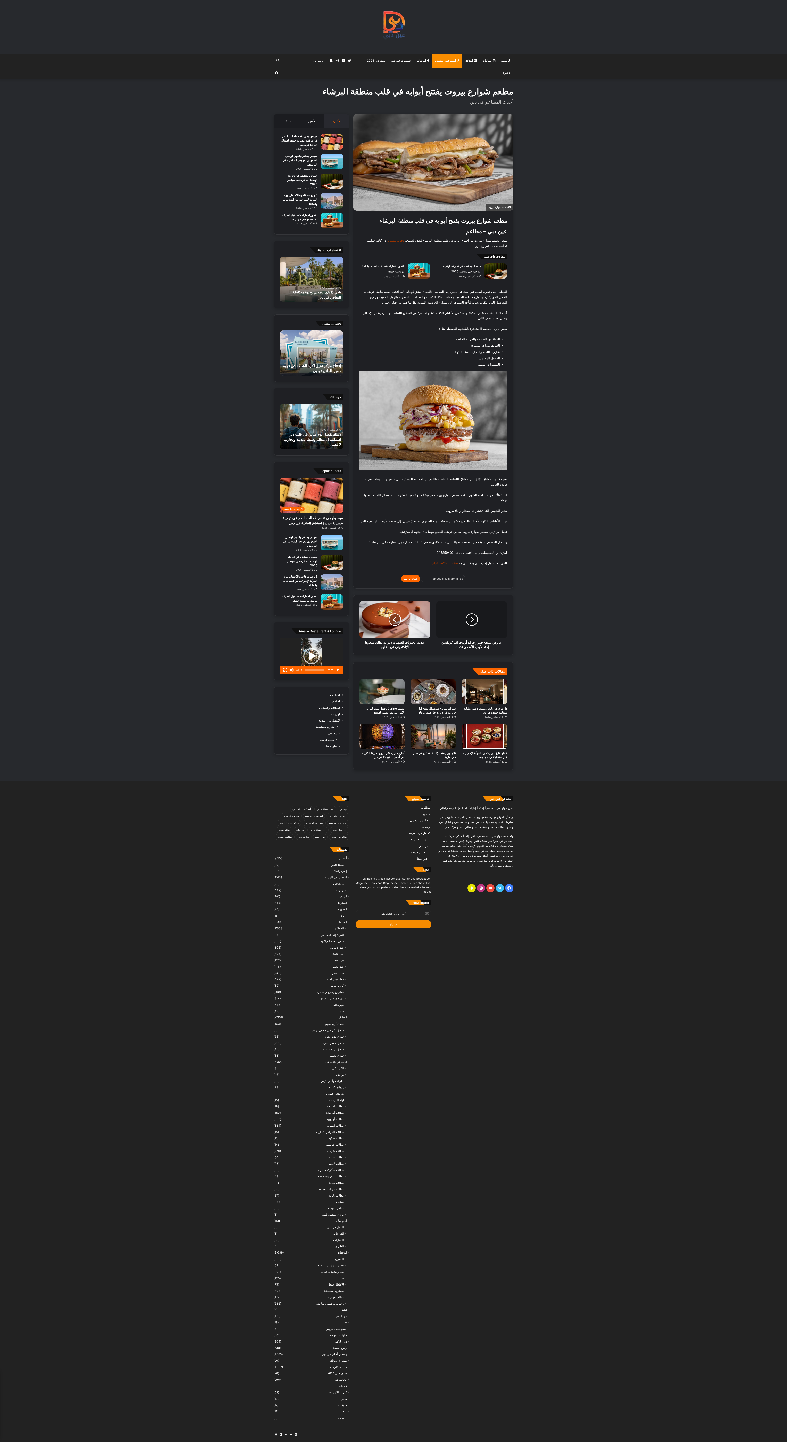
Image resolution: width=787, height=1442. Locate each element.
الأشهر (312, 121)
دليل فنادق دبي (339, 829)
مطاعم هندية (336, 1182)
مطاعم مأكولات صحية (331, 1176)
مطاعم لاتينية (336, 1163)
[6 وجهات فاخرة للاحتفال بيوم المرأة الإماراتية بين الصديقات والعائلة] (332, 201)
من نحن (333, 733)
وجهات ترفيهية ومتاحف (330, 1303)
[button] (311, 656)
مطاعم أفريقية (335, 1106)
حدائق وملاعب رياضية (331, 1265)
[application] (311, 656)
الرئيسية (506, 60)
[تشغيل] (338, 670)
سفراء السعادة (338, 1360)
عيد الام (339, 960)
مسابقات (338, 884)
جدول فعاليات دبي (314, 822)
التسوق (339, 1259)
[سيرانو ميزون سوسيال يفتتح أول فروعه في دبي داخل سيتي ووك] (433, 691)
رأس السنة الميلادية (332, 941)
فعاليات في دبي (339, 836)
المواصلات (341, 1220)
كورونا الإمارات (338, 1392)
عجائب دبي (340, 1379)
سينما (340, 1278)
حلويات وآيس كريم (332, 1081)
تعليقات (287, 121)
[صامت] (292, 670)
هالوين (340, 1011)
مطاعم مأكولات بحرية (331, 1170)
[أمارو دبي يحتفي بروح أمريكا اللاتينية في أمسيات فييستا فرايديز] (382, 736)
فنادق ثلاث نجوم (334, 1036)
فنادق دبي (320, 836)
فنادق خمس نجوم (333, 1043)
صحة (341, 1418)
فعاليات (300, 829)
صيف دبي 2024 (376, 60)
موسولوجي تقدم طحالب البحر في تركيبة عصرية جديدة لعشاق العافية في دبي (299, 140)
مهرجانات (338, 1004)
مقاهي (340, 1201)
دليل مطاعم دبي (318, 829)
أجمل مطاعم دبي (325, 809)
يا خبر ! (507, 72)
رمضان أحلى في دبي (334, 1354)
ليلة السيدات (336, 1100)
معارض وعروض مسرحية (329, 992)
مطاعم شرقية (335, 1151)
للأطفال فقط (336, 1284)
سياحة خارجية (338, 1367)
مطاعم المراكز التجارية (330, 1132)
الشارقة (342, 902)
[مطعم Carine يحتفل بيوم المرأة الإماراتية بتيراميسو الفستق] (382, 691)
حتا (345, 1322)
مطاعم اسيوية (335, 1125)
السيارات (338, 1240)
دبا (342, 915)
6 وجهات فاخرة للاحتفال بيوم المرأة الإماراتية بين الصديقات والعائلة (300, 199)
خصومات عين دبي (401, 60)
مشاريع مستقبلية (325, 726)
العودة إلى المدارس (332, 934)
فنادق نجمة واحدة (333, 1049)
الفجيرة (342, 909)
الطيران (339, 1246)
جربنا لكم (341, 1316)
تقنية (344, 1309)
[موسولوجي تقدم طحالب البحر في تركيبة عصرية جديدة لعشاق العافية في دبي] (332, 142)
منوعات (342, 1405)
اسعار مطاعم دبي (338, 822)
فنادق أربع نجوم (334, 1023)
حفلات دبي (293, 822)
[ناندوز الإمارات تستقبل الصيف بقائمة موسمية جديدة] (419, 271)
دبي (281, 822)
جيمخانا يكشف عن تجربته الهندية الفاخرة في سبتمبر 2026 (302, 180)
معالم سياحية (336, 1297)
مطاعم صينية (336, 1157)
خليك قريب (327, 740)
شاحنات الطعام (335, 1093)
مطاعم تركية (336, 1138)
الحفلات (339, 928)
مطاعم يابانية (336, 1195)
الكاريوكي (338, 1068)
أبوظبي (343, 809)
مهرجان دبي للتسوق (332, 998)
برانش (340, 1074)
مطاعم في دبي (284, 836)
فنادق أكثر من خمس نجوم (328, 1030)
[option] (311, 279)
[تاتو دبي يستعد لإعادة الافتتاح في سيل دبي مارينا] (433, 736)
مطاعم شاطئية (335, 1144)
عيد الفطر (338, 973)
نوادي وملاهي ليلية (333, 1214)
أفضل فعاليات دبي (338, 815)
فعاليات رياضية (335, 979)
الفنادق (469, 60)
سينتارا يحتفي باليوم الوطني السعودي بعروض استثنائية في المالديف (300, 160)
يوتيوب (340, 890)
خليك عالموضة (338, 1335)
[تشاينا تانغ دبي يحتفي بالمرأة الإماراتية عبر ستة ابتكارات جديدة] (484, 736)
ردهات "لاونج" (335, 1087)
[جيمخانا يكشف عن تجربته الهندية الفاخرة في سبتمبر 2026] (495, 271)
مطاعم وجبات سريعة (331, 1189)
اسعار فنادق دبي (291, 815)
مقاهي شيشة (336, 1208)
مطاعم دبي (303, 836)
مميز (344, 1398)
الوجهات (422, 60)
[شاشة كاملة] (285, 670)
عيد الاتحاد (338, 954)
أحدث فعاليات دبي (301, 809)
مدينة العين (337, 865)
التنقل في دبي (335, 1227)
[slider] (314, 670)
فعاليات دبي (284, 829)
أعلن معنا (332, 746)
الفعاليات (487, 60)
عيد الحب (338, 966)
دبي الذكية (341, 1341)
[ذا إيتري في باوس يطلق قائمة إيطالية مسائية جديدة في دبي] (484, 691)
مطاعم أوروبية (335, 1119)
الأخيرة (336, 121)
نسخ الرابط (410, 578)
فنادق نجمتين (336, 1055)
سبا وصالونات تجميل (332, 1271)
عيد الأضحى (337, 947)
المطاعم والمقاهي (446, 60)
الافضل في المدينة (329, 720)
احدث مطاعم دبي (314, 815)
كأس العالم (337, 985)
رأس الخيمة (340, 1348)
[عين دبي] (393, 27)
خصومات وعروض (336, 1328)
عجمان (343, 1386)
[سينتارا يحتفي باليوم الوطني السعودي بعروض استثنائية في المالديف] (332, 161)
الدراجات (338, 1233)
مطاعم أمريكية (335, 1112)
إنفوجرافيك (340, 871)
